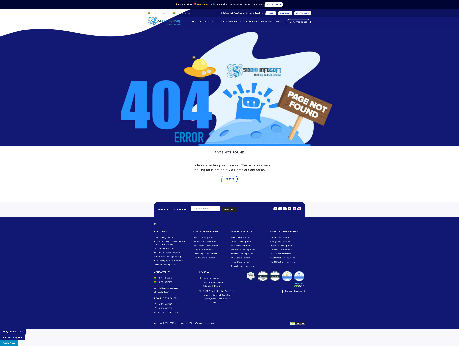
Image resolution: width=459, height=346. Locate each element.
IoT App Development (203, 250)
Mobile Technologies (206, 232)
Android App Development (205, 241)
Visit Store (272, 4)
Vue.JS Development (279, 237)
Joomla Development (241, 241)
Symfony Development (242, 254)
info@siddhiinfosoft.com (232, 13)
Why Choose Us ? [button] (13, 331)
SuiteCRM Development (242, 266)
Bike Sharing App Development (168, 261)
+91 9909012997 (184, 13)
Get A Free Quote (298, 22)
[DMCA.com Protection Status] (297, 323)
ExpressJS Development (281, 250)
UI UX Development (240, 258)
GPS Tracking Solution (164, 237)
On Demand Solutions (164, 248)
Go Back (229, 179)
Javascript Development (285, 232)
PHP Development (240, 237)
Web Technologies (242, 232)
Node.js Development (280, 241)
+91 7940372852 (165, 308)
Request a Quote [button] (12, 337)
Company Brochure (254, 13)
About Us (196, 22)
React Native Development (205, 245)
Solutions (219, 22)
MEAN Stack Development (282, 258)
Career (271, 22)
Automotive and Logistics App (167, 256)
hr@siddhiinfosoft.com (168, 312)
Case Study (285, 13)
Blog (270, 13)
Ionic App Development (204, 258)
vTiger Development (240, 262)
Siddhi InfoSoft (181, 323)
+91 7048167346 (165, 304)
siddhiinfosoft (163, 292)
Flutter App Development (205, 254)
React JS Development (280, 254)
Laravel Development (241, 245)
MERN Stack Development (282, 262)
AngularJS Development (281, 245)
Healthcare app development (168, 252)
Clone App (248, 22)
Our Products (302, 13)
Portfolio (261, 22)
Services (206, 22)
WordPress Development (243, 250)
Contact (280, 22)
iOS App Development (203, 237)
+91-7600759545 (158, 13)
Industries (233, 22)
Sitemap (210, 323)
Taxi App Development (164, 265)
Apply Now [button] (9, 343)
